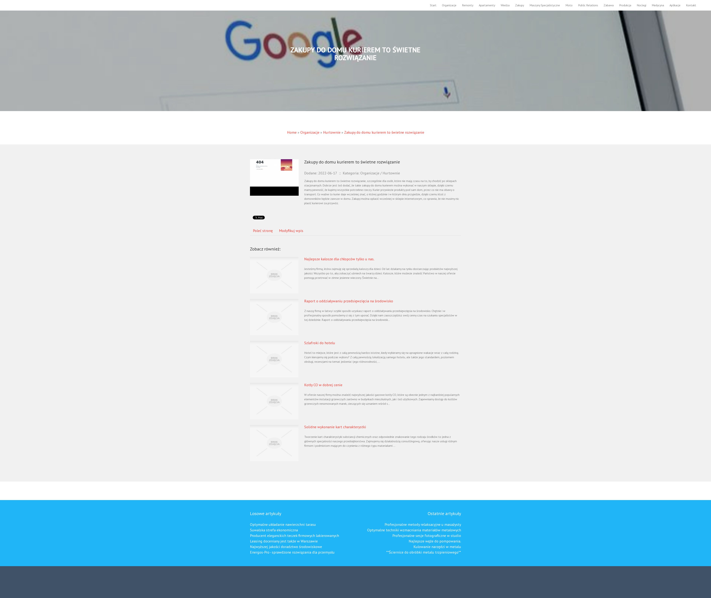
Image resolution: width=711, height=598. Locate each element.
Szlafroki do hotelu (319, 342)
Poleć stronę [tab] (263, 230)
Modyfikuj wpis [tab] (291, 230)
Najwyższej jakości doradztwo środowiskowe (286, 546)
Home (292, 132)
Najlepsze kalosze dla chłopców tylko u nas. (339, 259)
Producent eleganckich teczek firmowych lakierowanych (294, 535)
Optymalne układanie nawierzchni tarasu (283, 524)
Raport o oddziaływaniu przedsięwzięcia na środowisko (348, 301)
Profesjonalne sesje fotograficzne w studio (426, 535)
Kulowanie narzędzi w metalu (437, 546)
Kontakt (691, 5)
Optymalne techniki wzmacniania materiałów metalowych (414, 530)
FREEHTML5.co (275, 584)
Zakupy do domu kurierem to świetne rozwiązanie (384, 132)
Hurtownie (332, 132)
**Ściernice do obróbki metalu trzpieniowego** (423, 552)
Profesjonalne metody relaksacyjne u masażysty (423, 524)
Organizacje (309, 132)
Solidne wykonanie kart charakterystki (335, 427)
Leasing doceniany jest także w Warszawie (284, 541)
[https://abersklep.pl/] (274, 177)
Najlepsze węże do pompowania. (435, 541)
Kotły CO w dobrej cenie (323, 384)
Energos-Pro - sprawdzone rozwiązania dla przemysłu (292, 552)
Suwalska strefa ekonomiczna (274, 530)
